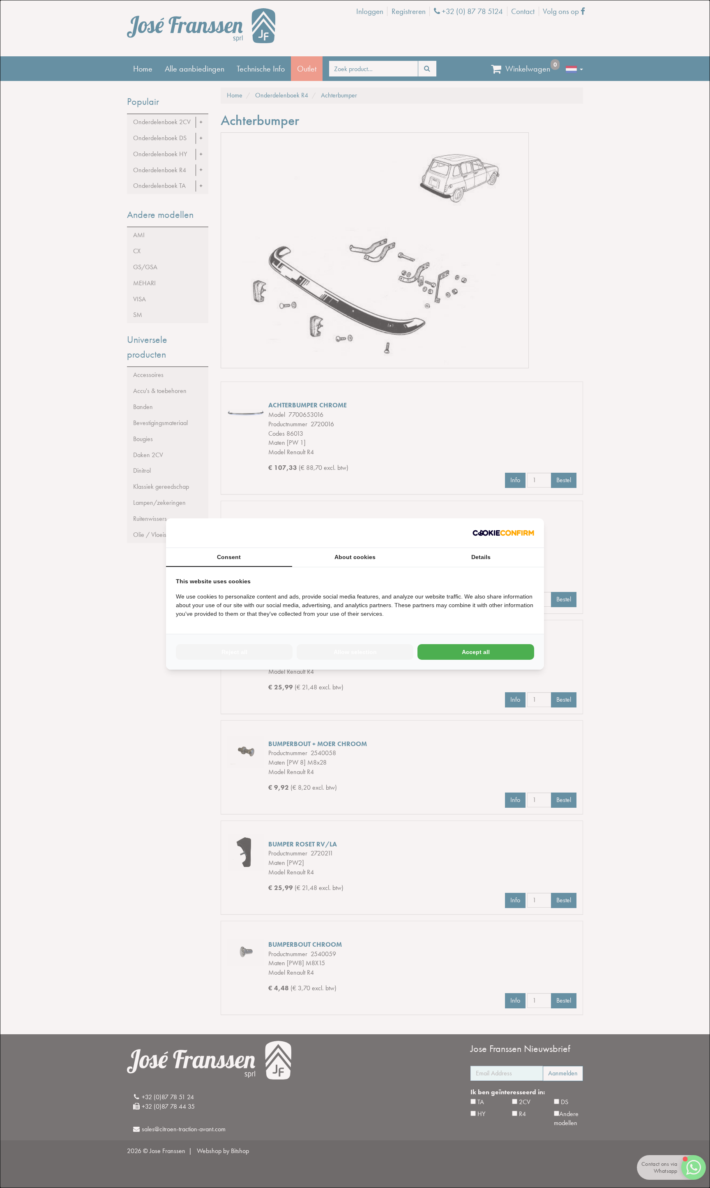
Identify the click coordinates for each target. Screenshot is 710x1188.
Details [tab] (481, 557)
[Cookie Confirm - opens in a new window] (503, 533)
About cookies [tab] (355, 557)
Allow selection (355, 652)
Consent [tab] (229, 557)
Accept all (476, 652)
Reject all (234, 652)
